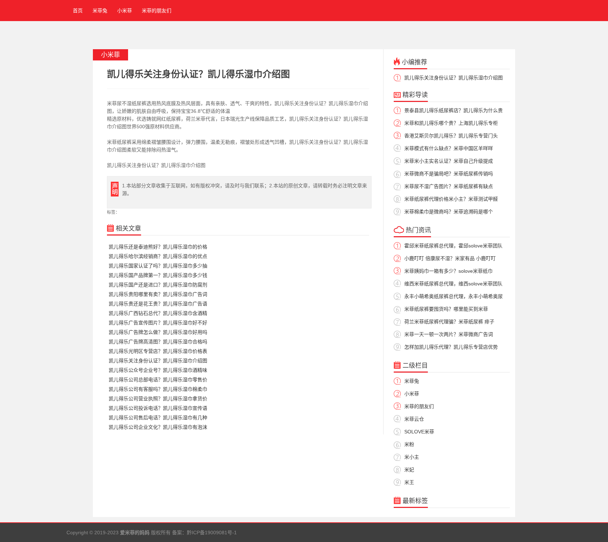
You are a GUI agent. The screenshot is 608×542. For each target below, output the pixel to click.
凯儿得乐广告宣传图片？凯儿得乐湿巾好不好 (158, 322)
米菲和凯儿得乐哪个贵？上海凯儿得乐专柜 (451, 123)
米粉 (409, 444)
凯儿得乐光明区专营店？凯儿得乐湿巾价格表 (158, 351)
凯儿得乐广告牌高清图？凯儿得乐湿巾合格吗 (158, 341)
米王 (409, 482)
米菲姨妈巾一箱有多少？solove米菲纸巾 (448, 271)
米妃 (409, 469)
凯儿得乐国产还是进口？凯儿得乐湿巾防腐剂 (158, 285)
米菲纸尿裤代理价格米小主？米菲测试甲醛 (451, 199)
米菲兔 (100, 10)
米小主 (411, 457)
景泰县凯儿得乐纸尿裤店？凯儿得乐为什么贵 (453, 110)
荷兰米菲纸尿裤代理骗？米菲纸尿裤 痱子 (449, 321)
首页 (76, 10)
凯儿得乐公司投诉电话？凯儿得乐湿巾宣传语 (158, 408)
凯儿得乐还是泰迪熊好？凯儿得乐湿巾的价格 (158, 247)
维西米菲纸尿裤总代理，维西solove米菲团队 (453, 283)
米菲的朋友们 (156, 10)
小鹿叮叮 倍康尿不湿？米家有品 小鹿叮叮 (450, 258)
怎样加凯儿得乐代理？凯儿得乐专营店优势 (451, 347)
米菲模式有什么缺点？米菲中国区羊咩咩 (448, 148)
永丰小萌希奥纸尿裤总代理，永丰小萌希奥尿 (453, 296)
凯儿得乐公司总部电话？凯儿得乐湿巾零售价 (158, 379)
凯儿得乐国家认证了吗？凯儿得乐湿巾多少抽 (158, 266)
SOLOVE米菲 (419, 431)
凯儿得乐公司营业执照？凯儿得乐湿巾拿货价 (158, 398)
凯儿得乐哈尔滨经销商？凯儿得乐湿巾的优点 (158, 256)
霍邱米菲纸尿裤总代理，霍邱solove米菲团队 (453, 246)
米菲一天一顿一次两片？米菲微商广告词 (448, 334)
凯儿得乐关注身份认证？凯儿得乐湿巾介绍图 (158, 360)
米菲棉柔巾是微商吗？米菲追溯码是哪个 (448, 211)
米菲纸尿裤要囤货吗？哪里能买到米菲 (446, 309)
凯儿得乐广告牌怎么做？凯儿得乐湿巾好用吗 (158, 332)
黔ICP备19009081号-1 (212, 532)
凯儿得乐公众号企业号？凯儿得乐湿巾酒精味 (158, 370)
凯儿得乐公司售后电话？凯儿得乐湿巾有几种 (158, 417)
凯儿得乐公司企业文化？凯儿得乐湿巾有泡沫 (158, 427)
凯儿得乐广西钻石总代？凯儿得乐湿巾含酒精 (158, 313)
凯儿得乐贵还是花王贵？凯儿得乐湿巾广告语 (158, 304)
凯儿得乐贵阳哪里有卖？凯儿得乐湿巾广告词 (158, 294)
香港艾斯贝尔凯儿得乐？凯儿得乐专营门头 (451, 135)
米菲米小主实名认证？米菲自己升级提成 (448, 161)
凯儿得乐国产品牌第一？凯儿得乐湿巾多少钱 (158, 275)
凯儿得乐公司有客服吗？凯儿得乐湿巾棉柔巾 (158, 389)
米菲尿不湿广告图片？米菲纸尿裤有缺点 (448, 186)
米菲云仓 (414, 419)
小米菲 (124, 10)
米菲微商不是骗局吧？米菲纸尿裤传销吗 (448, 173)
